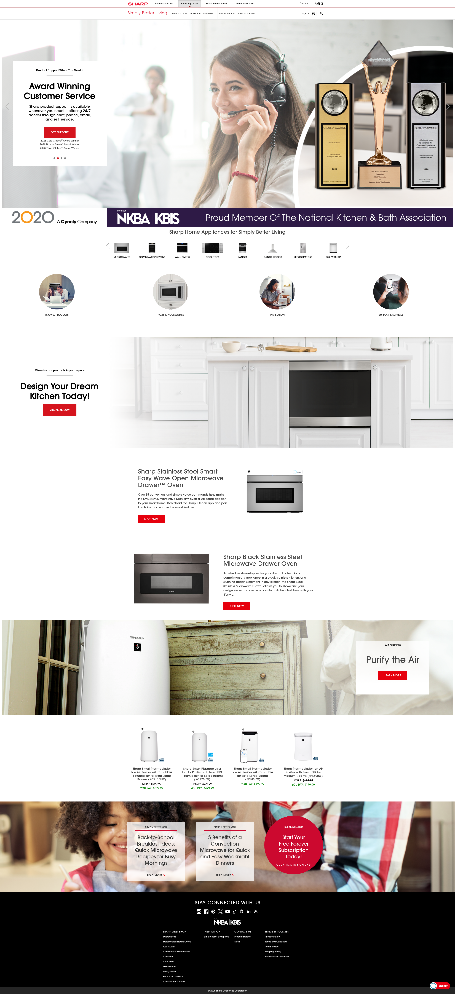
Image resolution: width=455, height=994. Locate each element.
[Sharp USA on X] (220, 911)
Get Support (60, 132)
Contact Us (242, 931)
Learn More (392, 675)
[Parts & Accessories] (170, 291)
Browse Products (56, 314)
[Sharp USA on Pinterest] (213, 911)
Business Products (164, 3)
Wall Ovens (169, 946)
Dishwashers (169, 966)
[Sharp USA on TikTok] (234, 911)
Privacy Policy (272, 936)
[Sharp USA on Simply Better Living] (256, 911)
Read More (154, 875)
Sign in (305, 13)
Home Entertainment (216, 3)
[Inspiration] (277, 291)
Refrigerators (169, 971)
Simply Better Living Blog (216, 936)
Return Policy (272, 946)
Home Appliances (189, 3)
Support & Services (391, 314)
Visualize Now (59, 409)
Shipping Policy (273, 951)
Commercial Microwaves (176, 951)
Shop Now (151, 518)
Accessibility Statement (277, 956)
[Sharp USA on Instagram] (199, 911)
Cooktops (168, 956)
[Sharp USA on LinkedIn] (249, 911)
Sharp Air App (227, 13)
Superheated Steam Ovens (177, 941)
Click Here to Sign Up (292, 864)
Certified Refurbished (174, 981)
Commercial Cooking (245, 3)
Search (320, 13)
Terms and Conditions (276, 941)
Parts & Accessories (202, 13)
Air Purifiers (168, 961)
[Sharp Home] (149, 13)
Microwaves (169, 936)
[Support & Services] (391, 291)
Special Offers (247, 13)
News (237, 941)
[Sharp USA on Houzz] (241, 911)
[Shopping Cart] (313, 14)
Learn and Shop (174, 931)
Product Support (242, 936)
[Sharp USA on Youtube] (227, 911)
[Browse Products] (57, 291)
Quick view (152, 746)
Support (304, 3)
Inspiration (277, 314)
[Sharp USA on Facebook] (206, 911)
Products (178, 13)
